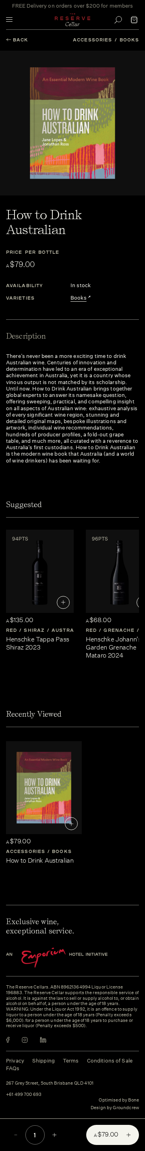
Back (20, 39)
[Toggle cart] (134, 20)
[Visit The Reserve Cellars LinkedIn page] (43, 1040)
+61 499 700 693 (23, 1095)
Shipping (43, 1060)
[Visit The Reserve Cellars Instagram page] (25, 1040)
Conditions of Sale (110, 1060)
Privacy (15, 1060)
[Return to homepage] (72, 19)
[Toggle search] (118, 20)
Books (129, 39)
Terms (71, 1060)
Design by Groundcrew (115, 1108)
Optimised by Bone (119, 1100)
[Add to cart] (63, 602)
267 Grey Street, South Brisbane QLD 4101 (49, 1083)
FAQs (13, 1068)
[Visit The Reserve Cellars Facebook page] (8, 1040)
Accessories (92, 39)
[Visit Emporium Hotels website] (70, 958)
